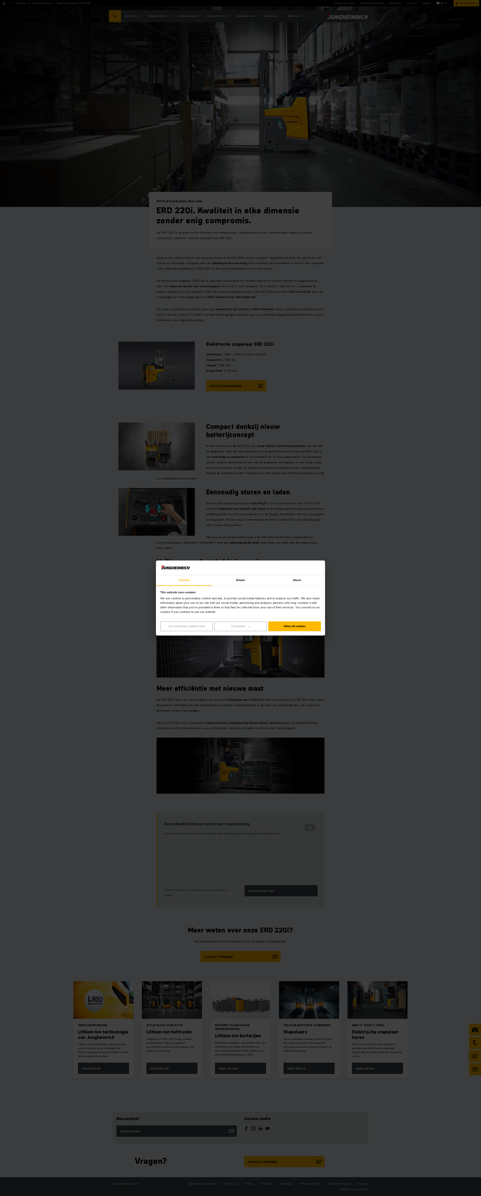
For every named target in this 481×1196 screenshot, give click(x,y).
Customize (238, 626)
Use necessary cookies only (186, 626)
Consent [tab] (184, 580)
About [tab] (297, 580)
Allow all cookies (295, 626)
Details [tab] (240, 580)
